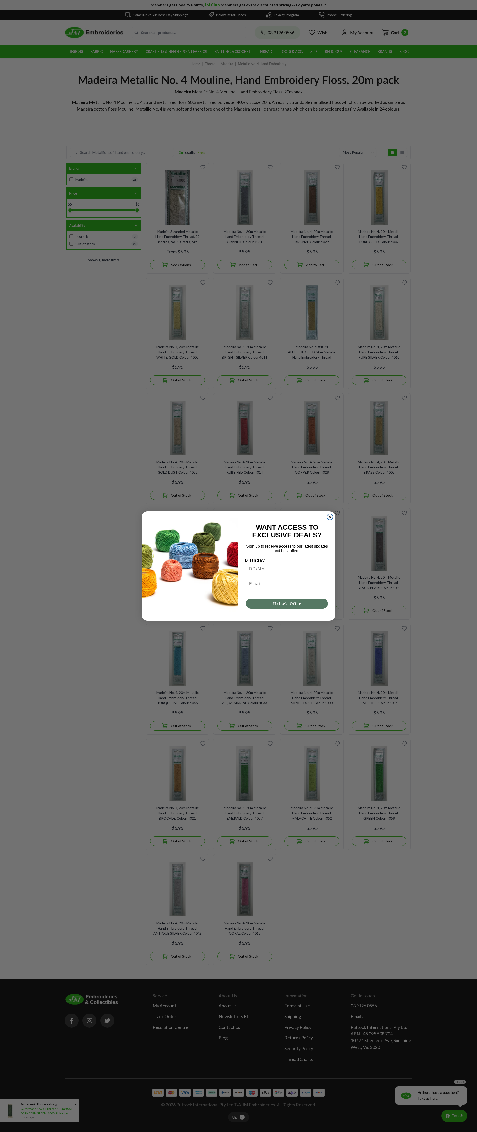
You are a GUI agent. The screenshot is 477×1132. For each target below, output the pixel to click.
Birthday (255, 560)
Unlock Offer (287, 603)
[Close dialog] (330, 517)
